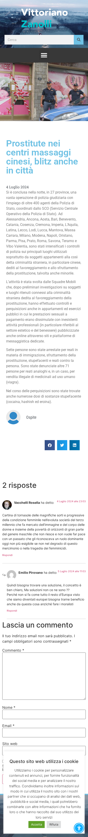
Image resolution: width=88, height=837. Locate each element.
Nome (8, 707)
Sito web (9, 743)
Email (8, 725)
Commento (13, 650)
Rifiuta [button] (53, 824)
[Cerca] (78, 40)
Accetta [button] (36, 824)
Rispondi (7, 555)
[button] (44, 55)
